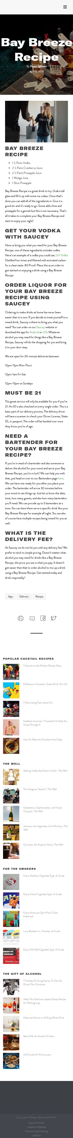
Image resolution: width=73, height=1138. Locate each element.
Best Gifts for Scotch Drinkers (39, 1036)
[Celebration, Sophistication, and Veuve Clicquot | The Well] (11, 814)
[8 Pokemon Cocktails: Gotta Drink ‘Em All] (11, 690)
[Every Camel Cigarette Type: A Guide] (11, 900)
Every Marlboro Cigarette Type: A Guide (43, 876)
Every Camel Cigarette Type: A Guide (42, 894)
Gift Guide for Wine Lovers (37, 1054)
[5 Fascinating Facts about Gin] (11, 709)
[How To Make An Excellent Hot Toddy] (11, 746)
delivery (24, 596)
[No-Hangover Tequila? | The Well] (11, 795)
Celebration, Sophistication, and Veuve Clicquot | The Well (42, 809)
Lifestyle (36, 1135)
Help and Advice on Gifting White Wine (43, 1018)
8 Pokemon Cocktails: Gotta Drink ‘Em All (45, 684)
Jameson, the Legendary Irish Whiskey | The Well (45, 828)
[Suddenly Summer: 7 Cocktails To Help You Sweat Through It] (11, 727)
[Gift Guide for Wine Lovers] (11, 1061)
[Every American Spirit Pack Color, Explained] (11, 919)
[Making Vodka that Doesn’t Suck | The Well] (11, 777)
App (10, 596)
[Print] (20, 618)
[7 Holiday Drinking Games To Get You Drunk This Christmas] (11, 987)
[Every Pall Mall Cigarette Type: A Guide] (11, 956)
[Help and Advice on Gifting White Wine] (11, 1024)
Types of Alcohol (36, 1122)
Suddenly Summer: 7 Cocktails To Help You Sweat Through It (45, 723)
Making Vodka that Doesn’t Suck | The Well (45, 771)
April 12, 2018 (36, 71)
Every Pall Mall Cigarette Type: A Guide (43, 949)
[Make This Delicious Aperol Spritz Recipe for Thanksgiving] (11, 1005)
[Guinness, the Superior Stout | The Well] (11, 851)
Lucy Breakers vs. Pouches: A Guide (41, 931)
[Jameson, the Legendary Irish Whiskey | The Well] (11, 832)
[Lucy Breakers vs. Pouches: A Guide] (11, 937)
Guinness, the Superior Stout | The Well (43, 844)
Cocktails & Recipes (36, 1127)
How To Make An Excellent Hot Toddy (42, 739)
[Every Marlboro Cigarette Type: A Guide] (11, 882)
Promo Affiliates (38, 66)
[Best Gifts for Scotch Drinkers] (11, 1042)
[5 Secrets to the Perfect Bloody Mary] (11, 672)
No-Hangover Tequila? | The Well (40, 789)
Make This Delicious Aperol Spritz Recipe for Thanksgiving (44, 1001)
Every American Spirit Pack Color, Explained (40, 914)
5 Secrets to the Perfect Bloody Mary (42, 665)
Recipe (39, 596)
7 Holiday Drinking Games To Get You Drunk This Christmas (42, 982)
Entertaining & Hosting (36, 1131)
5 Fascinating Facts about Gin (38, 702)
